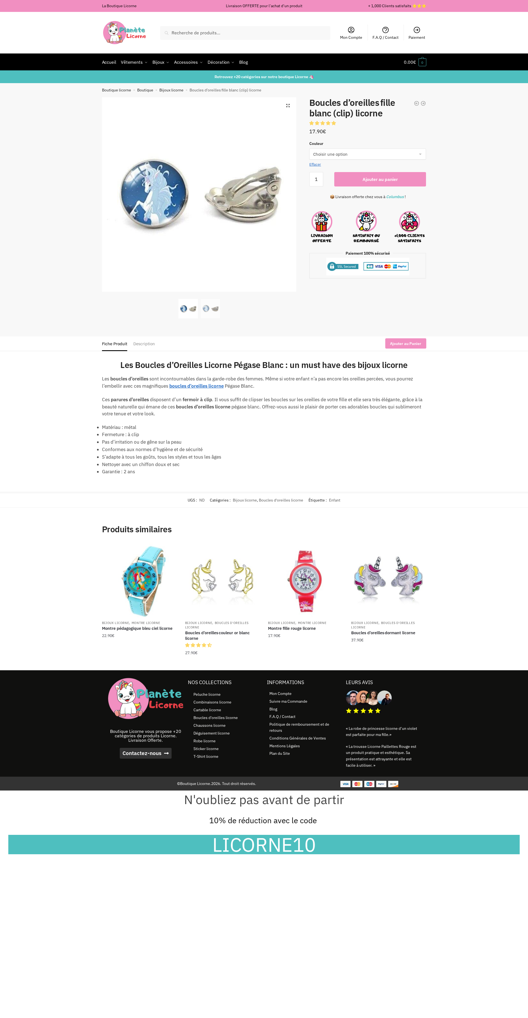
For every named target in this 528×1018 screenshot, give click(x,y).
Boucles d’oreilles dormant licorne (383, 632)
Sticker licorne (206, 748)
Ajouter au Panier (405, 343)
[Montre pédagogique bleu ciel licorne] (139, 580)
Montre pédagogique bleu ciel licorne (137, 628)
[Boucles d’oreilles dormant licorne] (388, 580)
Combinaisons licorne (212, 702)
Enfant (334, 500)
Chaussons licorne (209, 725)
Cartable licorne (207, 709)
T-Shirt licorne (205, 756)
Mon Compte (351, 37)
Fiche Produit (114, 343)
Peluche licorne (207, 694)
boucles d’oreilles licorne (196, 386)
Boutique (145, 90)
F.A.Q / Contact (386, 37)
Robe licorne (204, 740)
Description (144, 343)
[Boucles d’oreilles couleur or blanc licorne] (222, 580)
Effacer (315, 164)
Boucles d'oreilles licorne (281, 500)
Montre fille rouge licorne (292, 628)
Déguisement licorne (211, 733)
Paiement (417, 37)
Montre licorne (146, 623)
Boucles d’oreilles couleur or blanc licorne (217, 635)
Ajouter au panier (380, 179)
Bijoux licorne (171, 90)
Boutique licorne (116, 90)
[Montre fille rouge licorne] (305, 580)
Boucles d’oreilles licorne (215, 717)
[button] (288, 105)
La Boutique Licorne (119, 5)
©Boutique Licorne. (194, 783)
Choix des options (139, 663)
